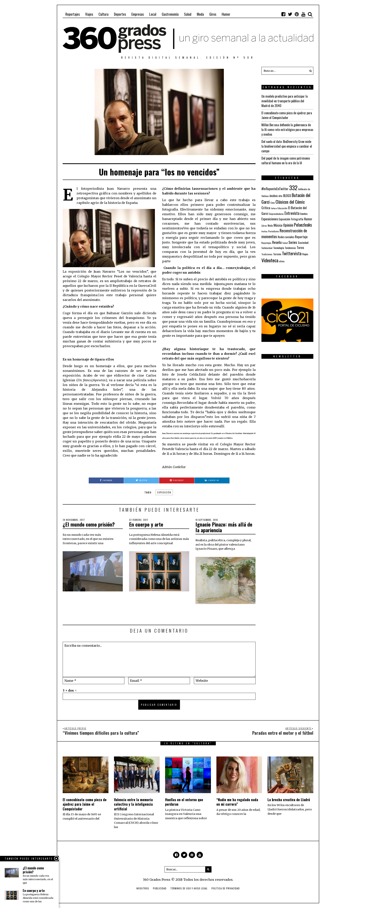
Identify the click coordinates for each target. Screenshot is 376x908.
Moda (200, 14)
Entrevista (292, 213)
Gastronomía (170, 14)
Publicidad (159, 888)
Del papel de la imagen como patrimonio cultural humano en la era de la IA (285, 160)
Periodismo (273, 231)
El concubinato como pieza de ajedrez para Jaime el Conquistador (286, 115)
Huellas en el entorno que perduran (184, 802)
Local (152, 14)
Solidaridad (266, 248)
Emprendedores (276, 214)
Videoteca (269, 260)
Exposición (164, 492)
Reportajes (72, 14)
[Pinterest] (296, 14)
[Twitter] (290, 14)
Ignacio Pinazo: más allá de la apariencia (223, 527)
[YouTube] (303, 14)
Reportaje (301, 236)
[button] (309, 71)
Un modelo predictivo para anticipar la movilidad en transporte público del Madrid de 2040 (284, 101)
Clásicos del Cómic (290, 201)
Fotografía (297, 219)
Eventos (304, 214)
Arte (280, 196)
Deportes (120, 14)
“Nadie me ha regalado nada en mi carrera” (237, 802)
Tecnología (278, 248)
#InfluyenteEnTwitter (274, 188)
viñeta (282, 261)
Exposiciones (269, 218)
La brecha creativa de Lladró (289, 799)
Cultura (103, 14)
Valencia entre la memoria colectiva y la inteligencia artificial (133, 804)
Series (292, 242)
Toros (300, 247)
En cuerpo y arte (146, 524)
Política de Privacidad (226, 888)
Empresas (137, 14)
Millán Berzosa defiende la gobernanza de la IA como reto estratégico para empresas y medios (287, 130)
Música (278, 225)
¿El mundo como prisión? (89, 524)
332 (293, 187)
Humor (226, 14)
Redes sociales (286, 237)
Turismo (277, 254)
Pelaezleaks (303, 225)
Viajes (89, 14)
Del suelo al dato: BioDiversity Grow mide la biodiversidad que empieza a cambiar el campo (286, 146)
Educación (282, 208)
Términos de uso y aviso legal (189, 888)
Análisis (273, 195)
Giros (212, 14)
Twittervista (291, 253)
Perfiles (264, 231)
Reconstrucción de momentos (284, 233)
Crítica (265, 207)
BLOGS (287, 195)
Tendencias (290, 248)
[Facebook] (283, 14)
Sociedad (303, 242)
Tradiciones (266, 254)
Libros (264, 225)
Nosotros (142, 888)
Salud (187, 14)
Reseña (277, 242)
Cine (272, 202)
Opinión (288, 225)
